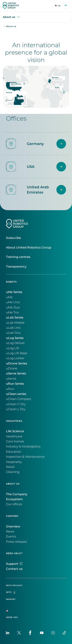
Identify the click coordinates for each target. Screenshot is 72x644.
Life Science (15, 431)
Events (11, 536)
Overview (13, 526)
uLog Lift (12, 348)
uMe (9, 297)
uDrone (11, 368)
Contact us (14, 569)
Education (13, 451)
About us (9, 16)
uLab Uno (13, 328)
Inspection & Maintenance (25, 456)
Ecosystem (14, 499)
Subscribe (13, 238)
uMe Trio (12, 312)
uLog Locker (15, 358)
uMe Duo (13, 307)
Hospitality (14, 462)
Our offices (14, 504)
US (59, 6)
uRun (10, 389)
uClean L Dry (15, 409)
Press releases (16, 542)
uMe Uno (13, 302)
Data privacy (14, 585)
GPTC (9, 592)
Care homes (15, 441)
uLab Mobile (15, 323)
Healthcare (14, 436)
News (10, 531)
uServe (11, 378)
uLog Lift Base (16, 353)
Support (12, 564)
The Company (16, 494)
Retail (10, 467)
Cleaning (12, 472)
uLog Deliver (15, 343)
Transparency (16, 266)
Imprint (10, 599)
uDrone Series (16, 363)
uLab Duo (13, 333)
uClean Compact (18, 399)
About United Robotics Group (28, 247)
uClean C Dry (16, 404)
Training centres (18, 257)
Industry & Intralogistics (23, 446)
